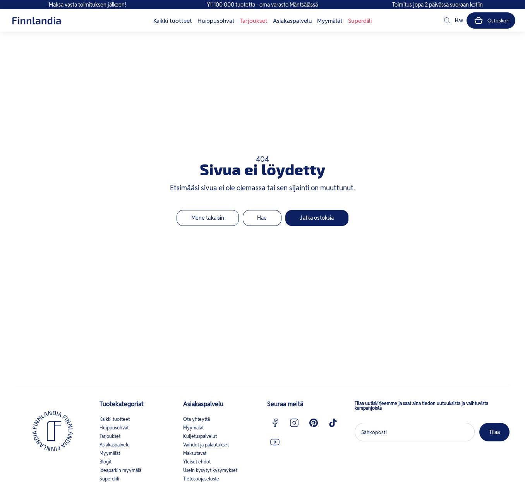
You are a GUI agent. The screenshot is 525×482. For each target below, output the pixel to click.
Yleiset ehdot (197, 462)
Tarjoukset (254, 20)
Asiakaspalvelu (292, 20)
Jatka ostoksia (317, 217)
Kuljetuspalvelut (200, 436)
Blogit (106, 462)
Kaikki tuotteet (172, 20)
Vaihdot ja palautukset (206, 445)
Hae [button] (262, 217)
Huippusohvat (216, 20)
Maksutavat (194, 453)
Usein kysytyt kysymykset (210, 470)
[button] (453, 20)
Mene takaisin (208, 217)
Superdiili (360, 20)
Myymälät (330, 20)
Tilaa (494, 432)
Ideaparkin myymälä (120, 470)
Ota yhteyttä (196, 419)
